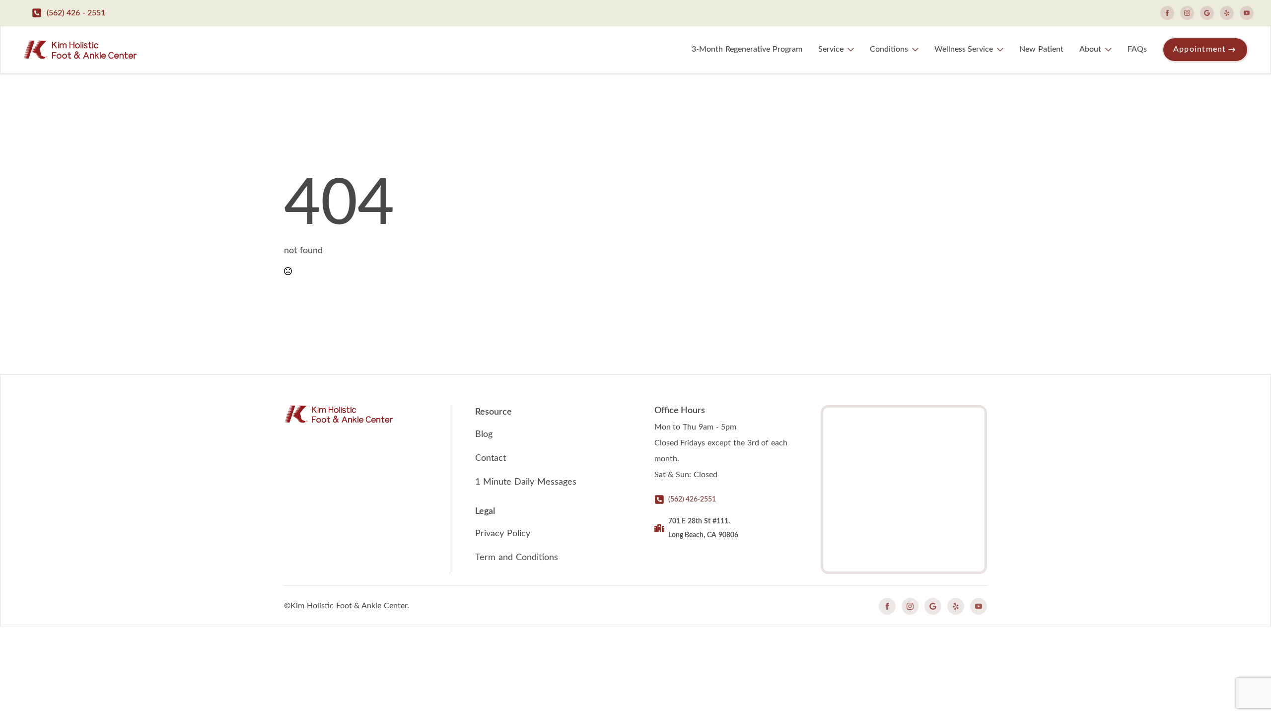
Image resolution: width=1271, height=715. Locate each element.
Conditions (889, 49)
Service (831, 49)
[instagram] (1187, 13)
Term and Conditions (516, 557)
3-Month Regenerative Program (747, 49)
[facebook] (1167, 13)
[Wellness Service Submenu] (1002, 50)
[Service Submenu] (853, 50)
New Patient (1041, 49)
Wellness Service (963, 49)
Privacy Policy (502, 533)
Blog (484, 434)
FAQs (1137, 49)
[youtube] (1247, 13)
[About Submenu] (1110, 50)
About (1090, 49)
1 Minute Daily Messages (525, 482)
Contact (490, 458)
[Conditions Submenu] (917, 50)
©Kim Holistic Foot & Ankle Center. (346, 606)
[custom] (1207, 13)
